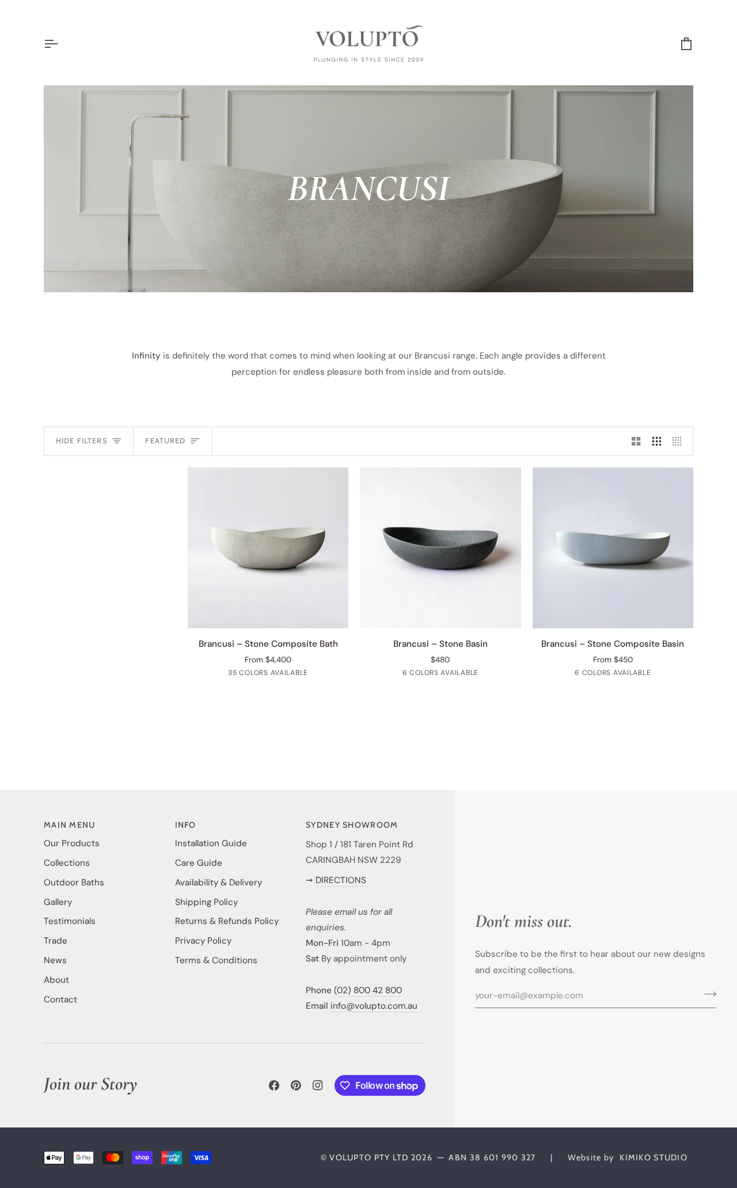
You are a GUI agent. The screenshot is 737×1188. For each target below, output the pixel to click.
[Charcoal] (468, 674)
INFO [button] (185, 825)
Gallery (58, 902)
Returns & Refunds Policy (227, 921)
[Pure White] (215, 674)
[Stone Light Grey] (431, 674)
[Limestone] (252, 674)
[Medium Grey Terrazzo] (640, 674)
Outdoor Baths (74, 882)
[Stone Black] (486, 674)
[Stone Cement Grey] (450, 674)
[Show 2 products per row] (636, 441)
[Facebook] (274, 1085)
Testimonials (70, 921)
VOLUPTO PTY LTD (368, 1157)
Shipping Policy (206, 902)
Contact (60, 999)
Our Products (72, 843)
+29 (323, 674)
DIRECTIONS (341, 880)
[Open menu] (61, 43)
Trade (55, 940)
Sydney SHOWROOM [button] (352, 825)
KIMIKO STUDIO (653, 1157)
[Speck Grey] (271, 674)
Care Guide (198, 863)
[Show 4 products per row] (680, 441)
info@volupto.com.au (373, 1006)
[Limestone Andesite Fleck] (413, 674)
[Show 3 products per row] (657, 441)
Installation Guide (211, 843)
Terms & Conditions (216, 960)
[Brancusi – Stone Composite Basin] (613, 547)
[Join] (706, 994)
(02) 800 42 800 (368, 990)
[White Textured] (234, 674)
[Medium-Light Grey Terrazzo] (622, 674)
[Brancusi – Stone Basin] (440, 547)
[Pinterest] (296, 1085)
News (55, 960)
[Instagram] (318, 1085)
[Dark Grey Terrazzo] (659, 674)
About (56, 980)
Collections (67, 863)
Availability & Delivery (218, 882)
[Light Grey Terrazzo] (289, 674)
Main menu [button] (70, 825)
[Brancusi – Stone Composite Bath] (268, 547)
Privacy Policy (203, 940)
